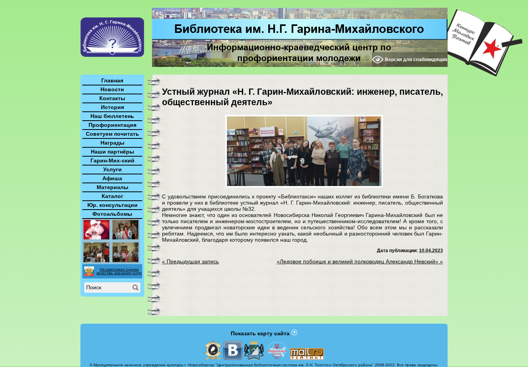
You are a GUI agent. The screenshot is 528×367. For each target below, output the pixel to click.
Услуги (112, 169)
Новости (112, 89)
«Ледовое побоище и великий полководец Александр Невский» (360, 261)
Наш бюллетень (112, 116)
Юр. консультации (112, 205)
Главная (112, 80)
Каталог (112, 196)
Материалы (112, 187)
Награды (112, 143)
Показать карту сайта (260, 333)
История (112, 107)
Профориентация (112, 125)
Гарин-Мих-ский (112, 160)
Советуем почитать (112, 134)
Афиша (112, 178)
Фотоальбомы (112, 214)
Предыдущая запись (190, 261)
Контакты (112, 98)
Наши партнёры (112, 152)
